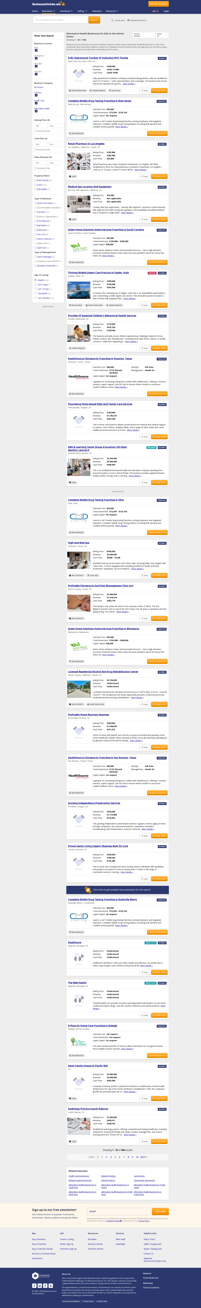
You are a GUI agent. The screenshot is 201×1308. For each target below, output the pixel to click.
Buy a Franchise (39, 1244)
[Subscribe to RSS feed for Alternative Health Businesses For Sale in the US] (51, 1286)
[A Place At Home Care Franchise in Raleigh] (78, 1042)
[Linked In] (40, 1286)
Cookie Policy (101, 1301)
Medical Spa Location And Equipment (89, 186)
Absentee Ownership (46, 265)
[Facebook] (45, 1286)
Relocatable (42, 189)
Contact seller (159, 90)
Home (35, 11)
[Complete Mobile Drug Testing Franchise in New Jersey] (78, 118)
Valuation (97, 11)
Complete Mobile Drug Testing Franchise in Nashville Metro (102, 899)
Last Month (42, 293)
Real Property (43, 180)
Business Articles (95, 1244)
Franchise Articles (95, 1248)
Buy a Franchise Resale (42, 1248)
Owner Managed (44, 256)
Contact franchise (157, 133)
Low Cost (41, 234)
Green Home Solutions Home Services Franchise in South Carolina (106, 229)
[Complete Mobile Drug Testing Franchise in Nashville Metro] (78, 917)
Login (166, 11)
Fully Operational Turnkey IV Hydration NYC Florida (98, 57)
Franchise (41, 212)
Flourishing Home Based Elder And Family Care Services (100, 404)
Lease (39, 184)
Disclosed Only (43, 131)
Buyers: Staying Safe (153, 1248)
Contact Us (149, 1253)
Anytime (41, 280)
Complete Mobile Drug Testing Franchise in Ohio (96, 499)
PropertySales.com (151, 1277)
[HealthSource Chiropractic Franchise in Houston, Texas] (78, 377)
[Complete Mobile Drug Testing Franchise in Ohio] (78, 517)
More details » (129, 83)
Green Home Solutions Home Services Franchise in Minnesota (103, 628)
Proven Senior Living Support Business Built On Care (98, 846)
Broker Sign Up (66, 1244)
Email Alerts (37, 1258)
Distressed (41, 230)
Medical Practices (108, 1176)
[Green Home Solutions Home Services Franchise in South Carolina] (78, 247)
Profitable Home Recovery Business (88, 714)
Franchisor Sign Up (68, 1248)
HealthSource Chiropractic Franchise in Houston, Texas (100, 358)
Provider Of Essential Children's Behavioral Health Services (102, 315)
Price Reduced (43, 221)
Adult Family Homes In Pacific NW (88, 1065)
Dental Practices (108, 1180)
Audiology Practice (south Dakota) (88, 1108)
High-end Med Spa (78, 542)
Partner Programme (151, 1287)
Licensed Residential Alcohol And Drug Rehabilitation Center (103, 671)
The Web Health (77, 982)
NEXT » (144, 1157)
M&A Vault (120, 1239)
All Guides (92, 1239)
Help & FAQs (149, 1239)
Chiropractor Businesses (144, 1180)
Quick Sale (41, 247)
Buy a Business (39, 1239)
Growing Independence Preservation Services (94, 803)
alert (119, 20)
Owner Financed (44, 239)
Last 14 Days (43, 289)
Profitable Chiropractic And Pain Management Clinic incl (100, 585)
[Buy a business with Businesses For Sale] (50, 4)
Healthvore (74, 942)
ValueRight (120, 1244)
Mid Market (41, 225)
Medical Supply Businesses (80, 1180)
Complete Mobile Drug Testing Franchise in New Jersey (99, 100)
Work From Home (45, 203)
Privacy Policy (144, 1221)
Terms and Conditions (71, 1301)
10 (137, 1157)
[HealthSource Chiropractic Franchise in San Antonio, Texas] (78, 776)
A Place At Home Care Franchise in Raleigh (92, 1025)
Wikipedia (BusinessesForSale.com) (155, 1259)
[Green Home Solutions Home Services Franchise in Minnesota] (78, 646)
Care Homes (139, 1176)
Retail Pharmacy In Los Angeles (86, 143)
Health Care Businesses (79, 1176)
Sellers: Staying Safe (152, 1244)
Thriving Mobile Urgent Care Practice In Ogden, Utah (98, 272)
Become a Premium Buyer (44, 1253)
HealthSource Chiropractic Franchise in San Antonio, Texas (102, 757)
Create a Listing (67, 1239)
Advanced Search (136, 20)
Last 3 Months (44, 298)
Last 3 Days (43, 284)
